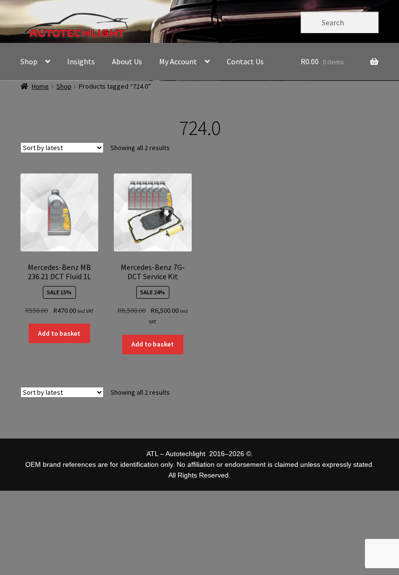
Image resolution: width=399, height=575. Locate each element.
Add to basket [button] (59, 333)
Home (40, 86)
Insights (81, 61)
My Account (178, 61)
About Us (127, 61)
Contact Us (245, 61)
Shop (28, 61)
